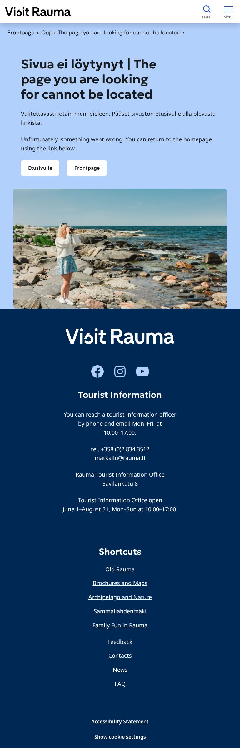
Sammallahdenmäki (120, 611)
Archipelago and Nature (120, 597)
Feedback (120, 641)
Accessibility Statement (120, 721)
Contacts (120, 655)
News (120, 669)
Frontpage (21, 32)
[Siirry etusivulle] (38, 11)
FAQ (120, 683)
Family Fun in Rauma (120, 625)
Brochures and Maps (120, 583)
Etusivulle (40, 167)
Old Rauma (120, 569)
